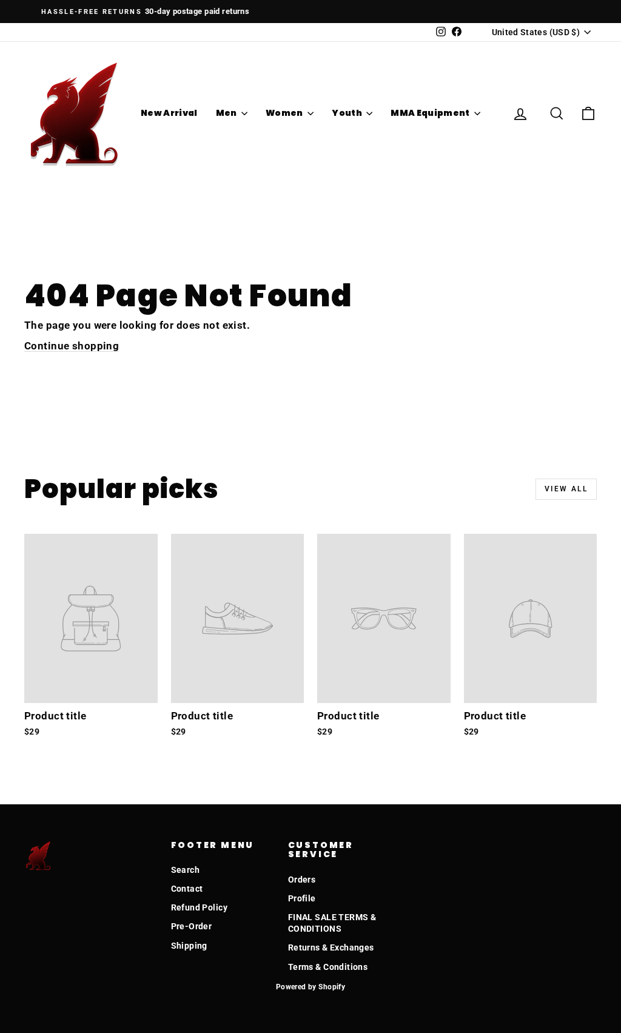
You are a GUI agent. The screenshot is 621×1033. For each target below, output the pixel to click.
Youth (347, 113)
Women (285, 113)
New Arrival (169, 113)
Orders (302, 879)
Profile (302, 898)
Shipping (189, 946)
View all (566, 489)
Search (185, 870)
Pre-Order (191, 926)
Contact (187, 888)
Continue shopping (71, 346)
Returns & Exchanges (331, 947)
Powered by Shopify (311, 987)
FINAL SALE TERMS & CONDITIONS (332, 923)
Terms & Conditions (328, 967)
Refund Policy (199, 907)
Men (227, 113)
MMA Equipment (431, 113)
